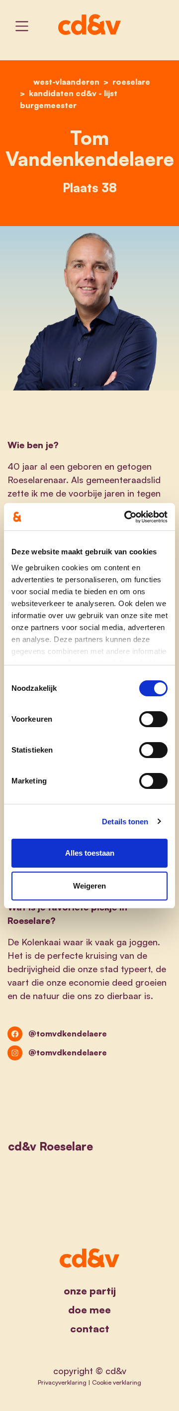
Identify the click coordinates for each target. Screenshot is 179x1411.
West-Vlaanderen (66, 82)
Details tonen (125, 821)
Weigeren (89, 886)
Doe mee (89, 1309)
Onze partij (90, 1290)
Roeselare (131, 82)
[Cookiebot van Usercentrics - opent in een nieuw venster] (126, 517)
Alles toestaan (89, 853)
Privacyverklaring (62, 1382)
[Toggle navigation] (22, 26)
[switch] (153, 719)
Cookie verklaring (116, 1382)
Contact (89, 1328)
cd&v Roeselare (50, 1146)
